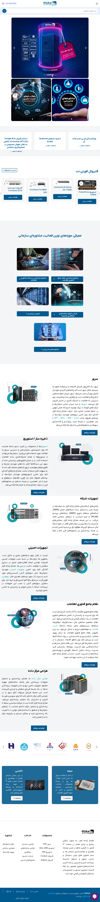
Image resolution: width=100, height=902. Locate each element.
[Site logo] (50, 3)
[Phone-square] (83, 880)
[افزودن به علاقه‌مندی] (81, 183)
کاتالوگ (8, 891)
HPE (56, 418)
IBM (69, 418)
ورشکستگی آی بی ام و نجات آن (84, 140)
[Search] (4, 11)
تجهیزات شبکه (89, 499)
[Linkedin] (94, 880)
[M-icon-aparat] (90, 880)
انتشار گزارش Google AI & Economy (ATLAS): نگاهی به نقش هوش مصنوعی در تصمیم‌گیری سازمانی (16, 143)
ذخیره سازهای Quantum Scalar (50, 140)
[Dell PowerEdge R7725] (87, 185)
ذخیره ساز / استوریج (35, 439)
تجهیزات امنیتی (38, 548)
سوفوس (5, 576)
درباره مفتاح (20, 891)
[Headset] (85, 880)
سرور (95, 379)
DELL (62, 418)
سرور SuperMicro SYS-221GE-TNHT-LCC (63, 197)
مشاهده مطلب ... (84, 146)
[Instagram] (87, 880)
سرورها (84, 404)
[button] (85, 47)
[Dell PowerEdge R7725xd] (13, 182)
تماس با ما (34, 891)
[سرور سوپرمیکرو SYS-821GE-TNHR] (38, 186)
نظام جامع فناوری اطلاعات (82, 604)
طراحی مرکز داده (38, 671)
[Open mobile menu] (97, 3)
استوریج (44, 446)
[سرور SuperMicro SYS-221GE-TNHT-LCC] (62, 186)
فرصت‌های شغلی (22, 898)
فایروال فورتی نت (87, 171)
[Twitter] (92, 880)
